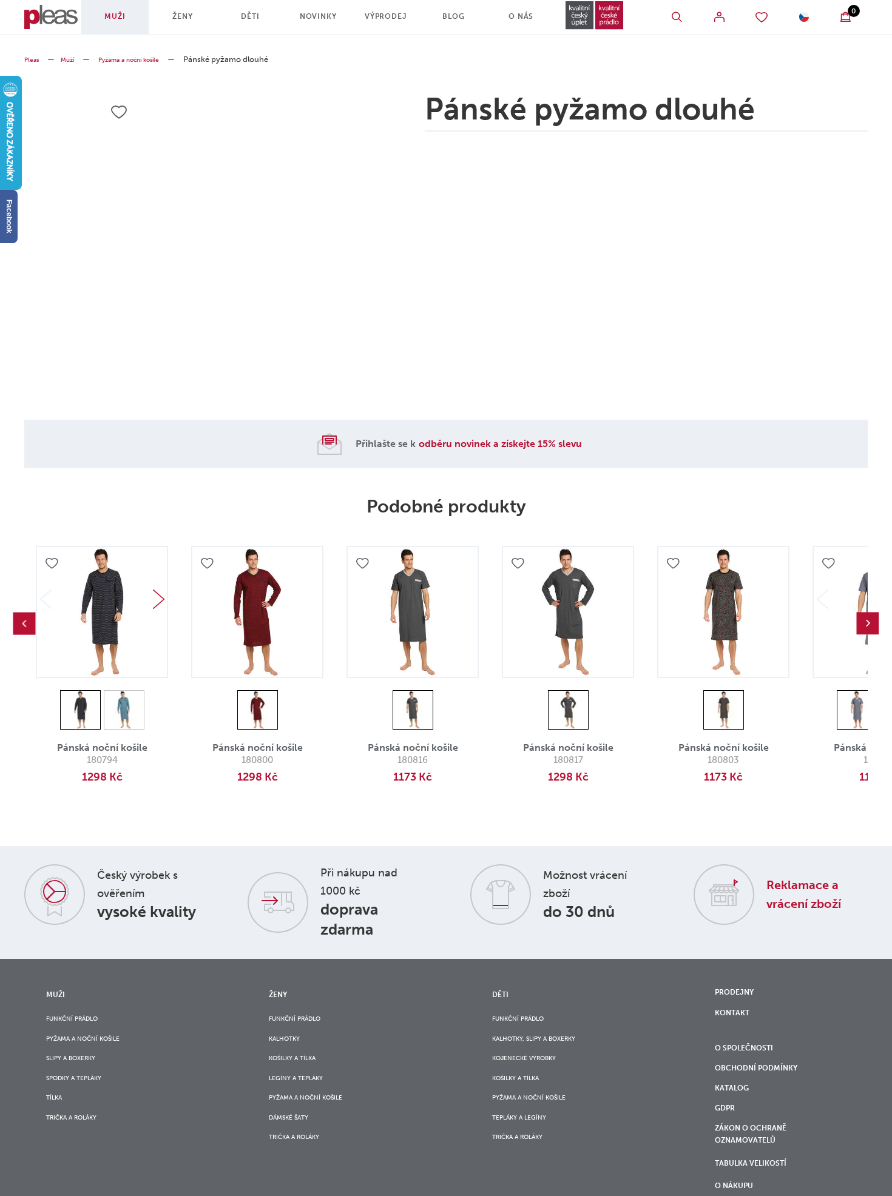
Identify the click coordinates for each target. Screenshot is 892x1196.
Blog (440, 21)
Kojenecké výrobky (533, 1069)
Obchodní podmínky (765, 1085)
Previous (24, 623)
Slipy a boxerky (78, 1069)
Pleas (33, 59)
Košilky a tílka (300, 1069)
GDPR (727, 1135)
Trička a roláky (79, 1143)
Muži (127, 21)
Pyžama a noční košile (147, 59)
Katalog (737, 1109)
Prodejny (739, 994)
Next (158, 599)
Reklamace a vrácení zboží (813, 893)
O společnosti (752, 1059)
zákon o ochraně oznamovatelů (759, 1168)
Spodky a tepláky (82, 1093)
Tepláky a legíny (526, 1143)
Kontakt (736, 1019)
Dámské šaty (294, 1143)
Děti (251, 21)
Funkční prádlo (80, 1019)
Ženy (189, 21)
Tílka (56, 1118)
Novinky (314, 21)
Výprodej (377, 21)
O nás (502, 21)
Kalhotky (289, 1044)
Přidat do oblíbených (53, 565)
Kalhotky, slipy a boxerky (546, 1044)
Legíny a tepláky (303, 1093)
